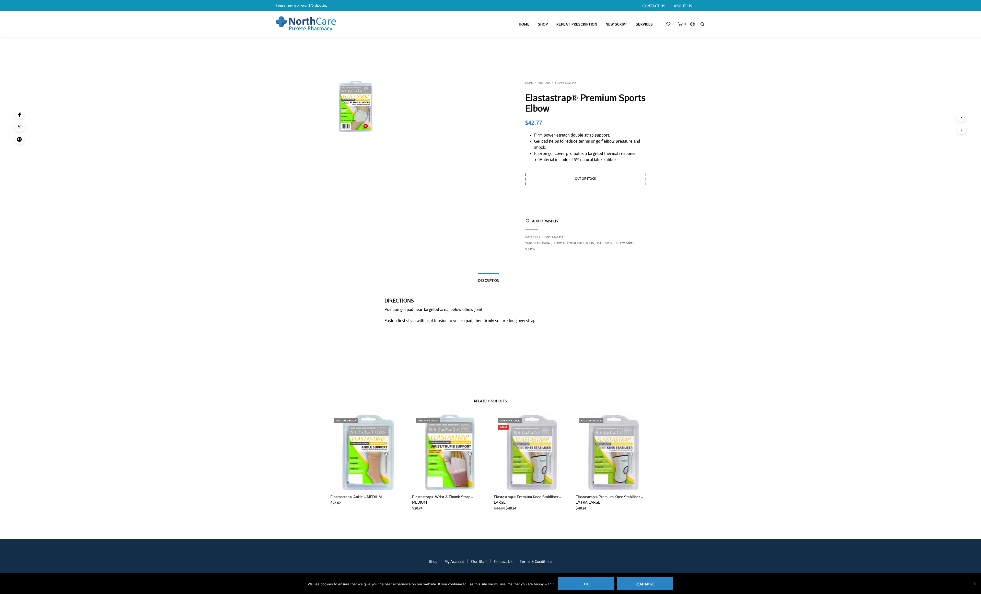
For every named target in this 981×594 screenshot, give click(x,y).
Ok (586, 584)
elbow (557, 243)
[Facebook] (19, 114)
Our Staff (479, 561)
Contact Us (654, 6)
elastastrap (542, 243)
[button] (669, 24)
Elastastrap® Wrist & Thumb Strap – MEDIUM (442, 499)
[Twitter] (19, 127)
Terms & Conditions (536, 561)
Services (644, 24)
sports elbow (615, 243)
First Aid (544, 82)
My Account (454, 561)
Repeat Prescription (576, 24)
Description (488, 280)
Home (524, 24)
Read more (645, 584)
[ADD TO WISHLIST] (368, 482)
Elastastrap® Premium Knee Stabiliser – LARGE (528, 499)
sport (600, 243)
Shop (543, 24)
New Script (616, 24)
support (531, 249)
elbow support (573, 243)
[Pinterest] (19, 139)
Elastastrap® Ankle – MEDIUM (356, 496)
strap (630, 243)
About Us (683, 6)
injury (590, 243)
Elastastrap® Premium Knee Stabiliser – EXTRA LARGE (609, 499)
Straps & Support (567, 82)
